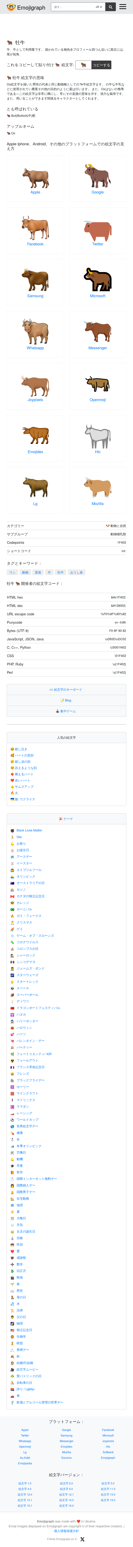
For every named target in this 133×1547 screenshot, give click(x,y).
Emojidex (35, 451)
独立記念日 (21, 1329)
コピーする (101, 64)
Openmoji (98, 399)
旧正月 (18, 1270)
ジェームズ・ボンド (27, 968)
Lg (35, 503)
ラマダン (19, 1106)
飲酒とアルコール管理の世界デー (36, 1402)
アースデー (21, 856)
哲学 (16, 1172)
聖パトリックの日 (26, 1376)
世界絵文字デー (24, 1126)
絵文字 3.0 (108, 1483)
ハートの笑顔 (22, 755)
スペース (19, 988)
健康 (16, 1132)
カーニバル (21, 909)
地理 (16, 1205)
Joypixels (35, 399)
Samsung (35, 295)
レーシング (21, 1113)
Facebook (35, 243)
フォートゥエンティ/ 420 (31, 1053)
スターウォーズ (24, 974)
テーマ (66, 818)
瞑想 (16, 1343)
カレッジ (19, 902)
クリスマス (21, 922)
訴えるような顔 (23, 767)
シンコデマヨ (22, 961)
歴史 (16, 1290)
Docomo (66, 1458)
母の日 (18, 1297)
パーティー (21, 1047)
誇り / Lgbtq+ (22, 1389)
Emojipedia (25, 1463)
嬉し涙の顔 (20, 761)
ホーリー (19, 1086)
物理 (16, 1323)
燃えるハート (22, 774)
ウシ (12, 572)
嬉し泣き (18, 749)
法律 (16, 1310)
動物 (25, 572)
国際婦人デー (22, 1185)
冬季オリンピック (26, 1145)
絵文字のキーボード (66, 689)
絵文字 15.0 (108, 1500)
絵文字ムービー (24, 1369)
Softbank (108, 1452)
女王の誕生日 (22, 1231)
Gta (16, 836)
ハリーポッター (24, 1021)
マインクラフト (24, 1093)
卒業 (16, 1165)
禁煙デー (19, 1349)
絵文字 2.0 (66, 1483)
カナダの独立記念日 (27, 896)
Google (98, 192)
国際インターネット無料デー (33, 1178)
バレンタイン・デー (27, 1040)
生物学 (18, 1336)
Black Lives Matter (26, 830)
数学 (16, 1264)
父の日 (18, 1316)
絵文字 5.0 (66, 1489)
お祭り (18, 843)
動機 (16, 1159)
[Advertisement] (66, 25)
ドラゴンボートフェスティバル (35, 1007)
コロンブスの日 (24, 948)
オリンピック (22, 876)
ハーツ (18, 1034)
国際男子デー (22, 1191)
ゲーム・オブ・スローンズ (32, 935)
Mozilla (98, 503)
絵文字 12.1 (66, 1494)
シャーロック (22, 955)
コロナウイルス (24, 942)
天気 (16, 1224)
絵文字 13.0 (108, 1494)
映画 (16, 1277)
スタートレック (24, 981)
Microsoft (97, 295)
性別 (16, 1244)
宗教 (16, 1238)
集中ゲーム (66, 711)
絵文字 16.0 (66, 1505)
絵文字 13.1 (25, 1500)
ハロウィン (21, 1027)
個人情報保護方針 (66, 1530)
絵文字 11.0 (108, 1489)
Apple (35, 192)
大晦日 (18, 1218)
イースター (21, 863)
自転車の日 (21, 1382)
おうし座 (76, 572)
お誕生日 (19, 849)
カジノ (18, 889)
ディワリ (19, 1001)
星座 (38, 572)
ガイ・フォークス (26, 915)
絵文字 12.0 (25, 1494)
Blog (66, 700)
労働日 (18, 1152)
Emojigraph (31, 7)
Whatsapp (35, 347)
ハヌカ (18, 1014)
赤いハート (20, 780)
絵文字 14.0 (66, 1500)
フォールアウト (24, 1060)
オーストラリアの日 (27, 882)
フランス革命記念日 (27, 1066)
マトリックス (22, 1099)
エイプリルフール (26, 869)
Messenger (97, 347)
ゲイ (16, 928)
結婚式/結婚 (21, 1362)
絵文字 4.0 (25, 1489)
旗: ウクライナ (22, 799)
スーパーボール (24, 994)
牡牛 (60, 572)
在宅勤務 (19, 1198)
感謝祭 (18, 1257)
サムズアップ (22, 786)
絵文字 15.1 (25, 1505)
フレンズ (19, 1073)
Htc (98, 451)
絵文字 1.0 (25, 1483)
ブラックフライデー (27, 1080)
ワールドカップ (24, 1119)
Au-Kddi (25, 1458)
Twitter (97, 243)
